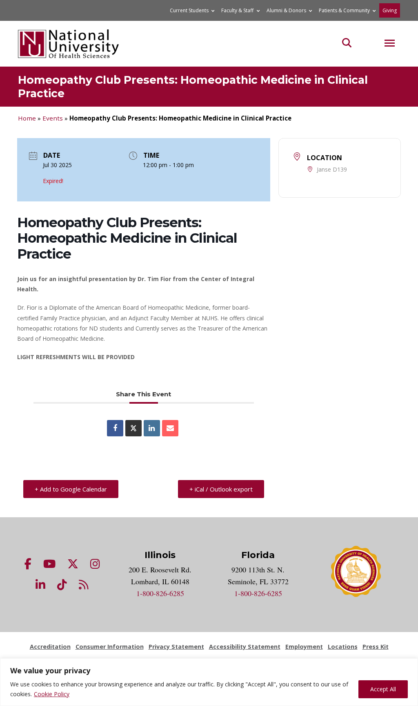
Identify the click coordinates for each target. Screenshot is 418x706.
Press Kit (375, 646)
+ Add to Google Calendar (71, 489)
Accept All (383, 689)
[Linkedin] (152, 428)
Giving (389, 10)
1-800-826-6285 (160, 593)
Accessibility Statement (244, 646)
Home (27, 118)
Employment (304, 646)
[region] (209, 682)
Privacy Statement (176, 646)
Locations (343, 646)
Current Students (189, 10)
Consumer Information (110, 646)
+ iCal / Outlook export (221, 489)
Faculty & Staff (237, 10)
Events (52, 118)
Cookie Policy (51, 694)
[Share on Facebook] (115, 428)
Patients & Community (344, 10)
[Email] (170, 428)
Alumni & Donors (286, 10)
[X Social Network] (133, 428)
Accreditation (50, 646)
